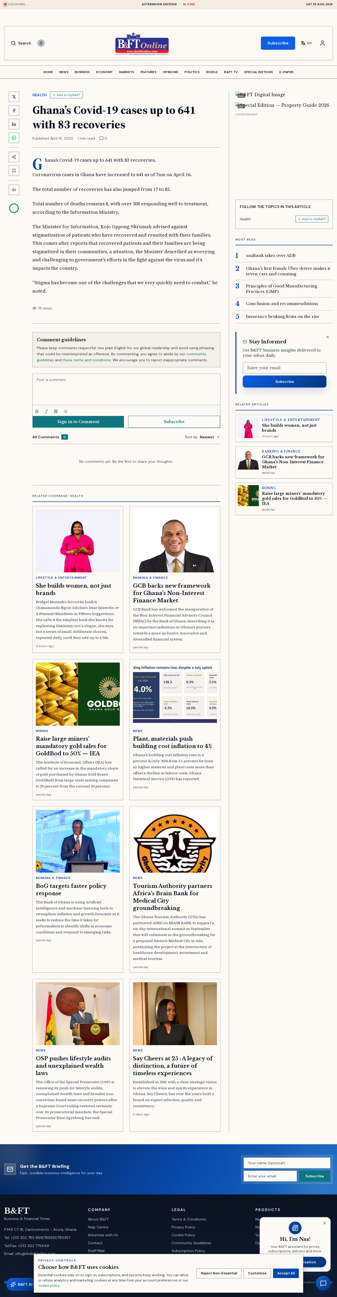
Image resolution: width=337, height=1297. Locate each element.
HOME (48, 72)
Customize (257, 1273)
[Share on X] (14, 96)
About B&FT (98, 1219)
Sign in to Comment (78, 421)
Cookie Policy (183, 1235)
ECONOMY (104, 72)
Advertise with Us (103, 1235)
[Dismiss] (327, 337)
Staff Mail (96, 1250)
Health (39, 95)
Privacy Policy (183, 1227)
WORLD (212, 72)
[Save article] (14, 170)
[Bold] (37, 411)
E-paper (286, 72)
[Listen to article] (14, 190)
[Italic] (46, 411)
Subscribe (278, 43)
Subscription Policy (188, 1250)
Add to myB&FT (69, 95)
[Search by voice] (41, 43)
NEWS (63, 72)
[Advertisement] (284, 154)
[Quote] (56, 411)
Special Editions (258, 72)
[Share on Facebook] (14, 110)
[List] (65, 411)
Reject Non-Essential (219, 1273)
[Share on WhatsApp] (14, 138)
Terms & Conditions (189, 1219)
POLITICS (192, 72)
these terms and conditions (87, 360)
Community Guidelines (191, 1242)
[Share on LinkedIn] (14, 124)
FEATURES (148, 72)
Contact (95, 1242)
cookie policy (49, 1285)
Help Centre (98, 1227)
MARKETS (126, 72)
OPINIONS (170, 72)
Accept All (286, 1273)
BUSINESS (82, 72)
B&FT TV (231, 72)
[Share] (14, 157)
